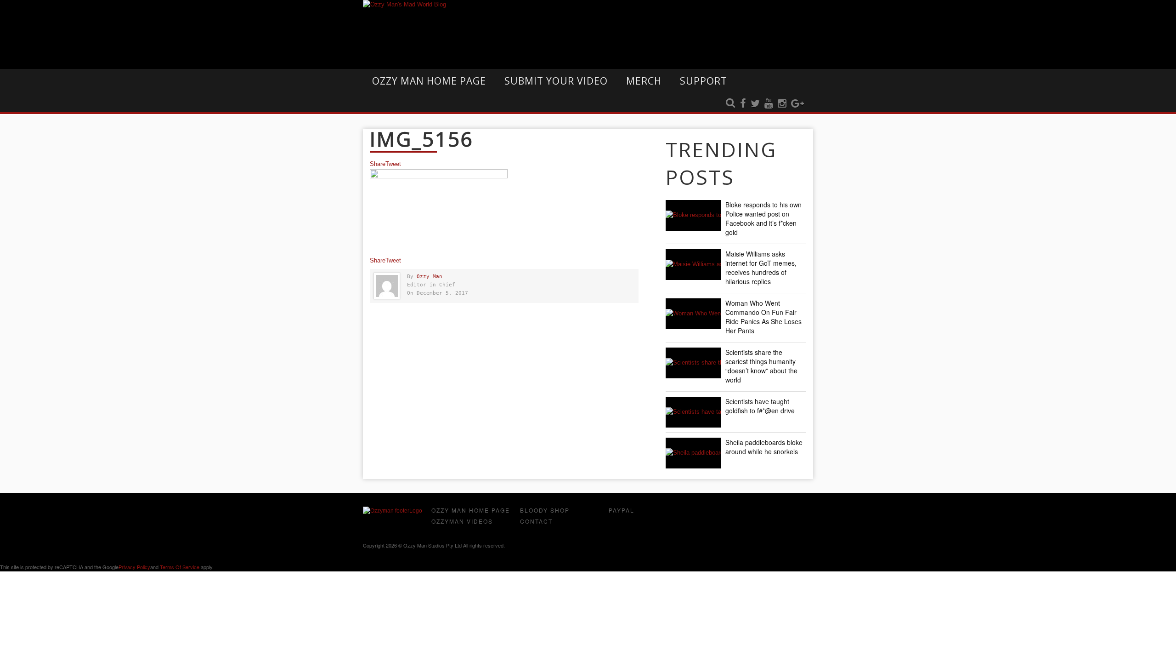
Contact (536, 521)
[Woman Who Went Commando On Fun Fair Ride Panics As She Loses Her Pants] (693, 313)
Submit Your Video (556, 80)
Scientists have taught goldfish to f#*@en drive (760, 406)
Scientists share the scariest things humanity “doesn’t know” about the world (761, 366)
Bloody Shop (545, 510)
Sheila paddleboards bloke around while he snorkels (764, 447)
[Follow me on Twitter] (755, 104)
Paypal (621, 510)
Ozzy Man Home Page (429, 80)
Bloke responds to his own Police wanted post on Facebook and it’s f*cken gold (763, 218)
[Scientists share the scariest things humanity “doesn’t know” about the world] (693, 363)
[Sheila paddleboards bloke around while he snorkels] (693, 453)
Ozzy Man (429, 277)
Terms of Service (179, 567)
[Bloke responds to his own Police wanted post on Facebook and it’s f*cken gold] (693, 215)
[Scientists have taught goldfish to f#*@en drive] (693, 412)
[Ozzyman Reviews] (392, 511)
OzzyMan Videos (462, 521)
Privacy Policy (134, 567)
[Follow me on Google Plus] (797, 104)
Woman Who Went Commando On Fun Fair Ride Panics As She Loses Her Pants (763, 316)
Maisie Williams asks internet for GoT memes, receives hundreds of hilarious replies (761, 267)
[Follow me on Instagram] (782, 104)
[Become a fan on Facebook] (743, 104)
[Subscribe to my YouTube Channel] (768, 104)
